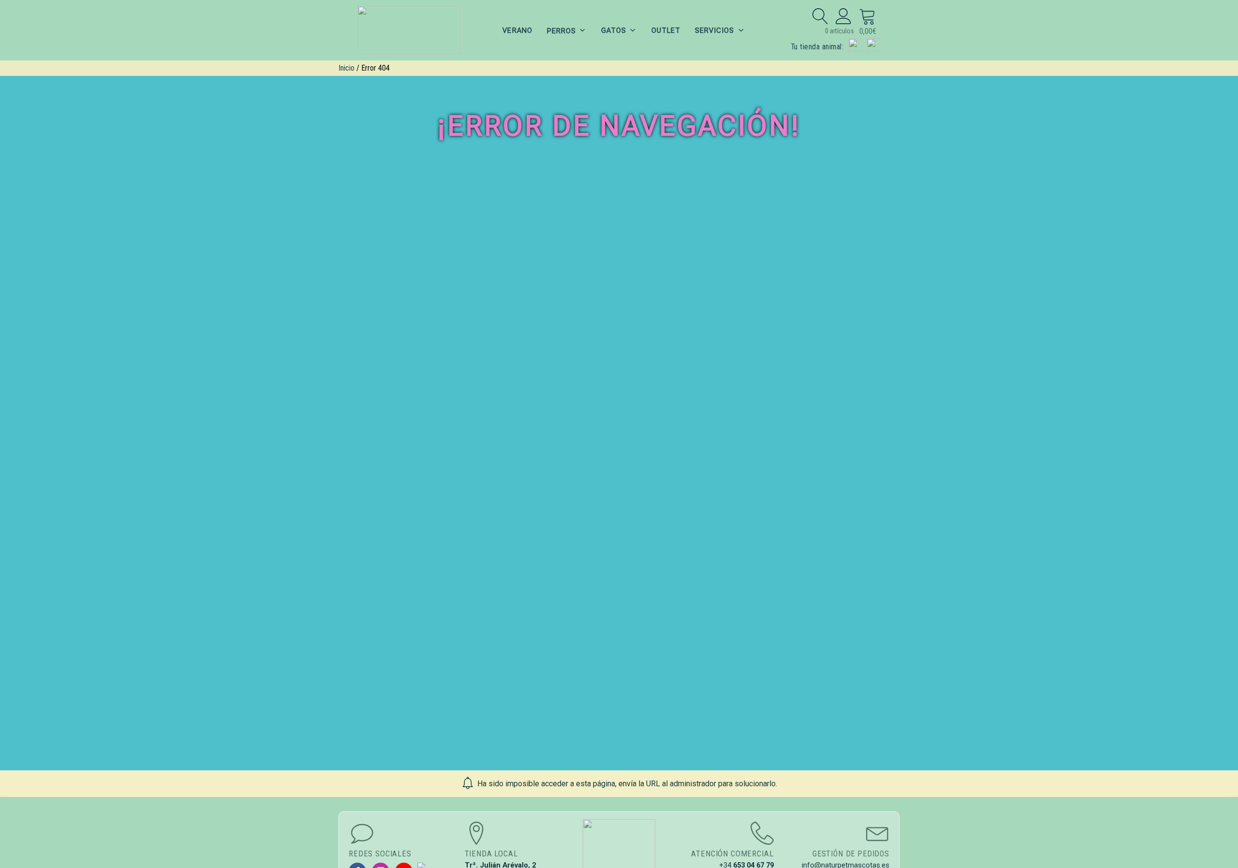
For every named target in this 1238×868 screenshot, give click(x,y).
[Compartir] (1206, 10)
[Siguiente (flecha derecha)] (1221, 434)
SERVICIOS (714, 30)
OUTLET (665, 30)
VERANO (517, 30)
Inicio (346, 68)
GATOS (613, 30)
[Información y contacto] (855, 45)
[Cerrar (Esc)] (1227, 10)
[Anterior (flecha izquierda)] (17, 434)
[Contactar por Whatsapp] (873, 45)
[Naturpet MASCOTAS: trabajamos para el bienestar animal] (409, 30)
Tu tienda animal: (817, 46)
